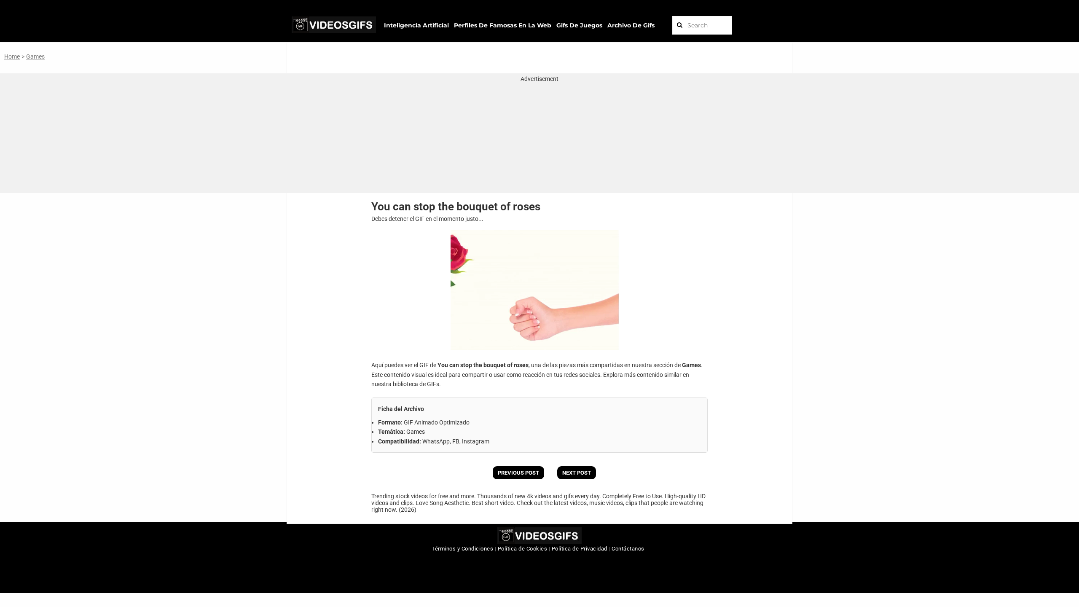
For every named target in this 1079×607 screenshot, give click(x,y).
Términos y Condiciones (462, 548)
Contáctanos (628, 548)
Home (12, 56)
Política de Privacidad (579, 548)
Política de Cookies (523, 548)
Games (35, 56)
